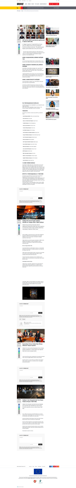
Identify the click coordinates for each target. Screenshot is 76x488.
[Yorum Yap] (19, 53)
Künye (33, 466)
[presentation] (20, 7)
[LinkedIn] (19, 47)
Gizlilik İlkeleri (39, 466)
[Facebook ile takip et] (50, 466)
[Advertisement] (38, 18)
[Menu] (50, 4)
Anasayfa (30, 466)
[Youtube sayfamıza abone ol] (54, 466)
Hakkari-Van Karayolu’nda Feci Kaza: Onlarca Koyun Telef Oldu (35, 7)
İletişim (36, 466)
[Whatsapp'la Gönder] (19, 49)
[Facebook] (19, 44)
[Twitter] (19, 46)
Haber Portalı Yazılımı (21, 486)
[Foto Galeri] (58, 0)
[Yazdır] (19, 51)
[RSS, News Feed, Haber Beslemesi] (58, 466)
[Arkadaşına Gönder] (19, 50)
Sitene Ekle (43, 466)
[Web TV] (56, 0)
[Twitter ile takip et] (52, 466)
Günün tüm (56, 7)
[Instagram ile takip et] (56, 466)
